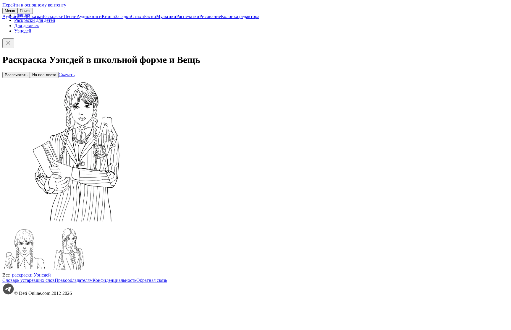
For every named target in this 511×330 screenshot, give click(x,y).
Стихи (137, 16)
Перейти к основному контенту (34, 4)
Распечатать (16, 75)
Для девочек (26, 25)
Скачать (67, 74)
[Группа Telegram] (8, 293)
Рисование (210, 16)
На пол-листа (44, 75)
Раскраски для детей (34, 20)
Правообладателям (74, 280)
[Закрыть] (8, 43)
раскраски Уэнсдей (31, 274)
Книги (108, 16)
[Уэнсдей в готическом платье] (69, 269)
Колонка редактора (240, 16)
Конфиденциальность (114, 280)
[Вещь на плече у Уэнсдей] (24, 269)
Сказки (35, 16)
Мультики (166, 16)
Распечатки (187, 16)
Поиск (25, 11)
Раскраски (53, 16)
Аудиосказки (15, 16)
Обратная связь (151, 280)
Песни (70, 16)
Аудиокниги (89, 16)
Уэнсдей (22, 30)
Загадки (123, 16)
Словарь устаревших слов (28, 280)
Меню (10, 11)
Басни (150, 16)
